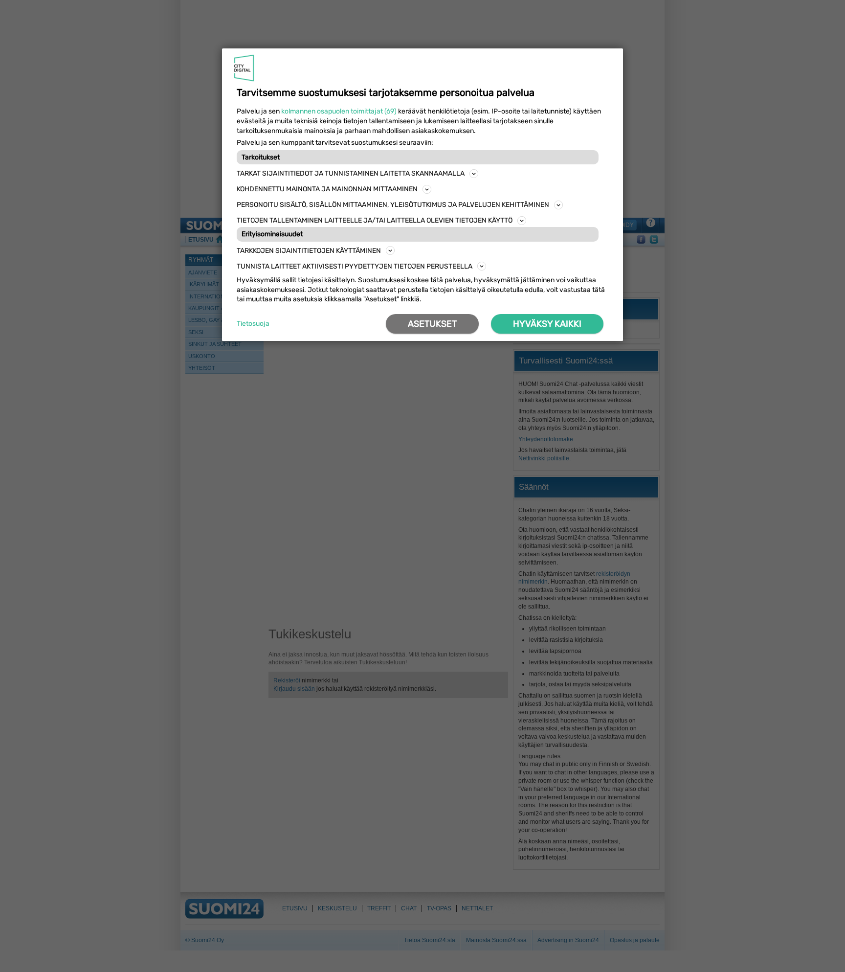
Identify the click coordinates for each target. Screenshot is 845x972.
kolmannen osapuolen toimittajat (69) (339, 111)
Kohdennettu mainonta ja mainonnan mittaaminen (327, 189)
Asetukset (432, 323)
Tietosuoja (253, 323)
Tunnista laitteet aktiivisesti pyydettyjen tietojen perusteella (354, 266)
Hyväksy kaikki (547, 323)
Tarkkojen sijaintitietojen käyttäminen (309, 251)
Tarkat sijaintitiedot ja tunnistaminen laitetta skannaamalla (351, 173)
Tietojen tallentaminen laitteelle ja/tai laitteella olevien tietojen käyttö (374, 220)
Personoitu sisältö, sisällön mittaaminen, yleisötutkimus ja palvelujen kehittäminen (393, 205)
